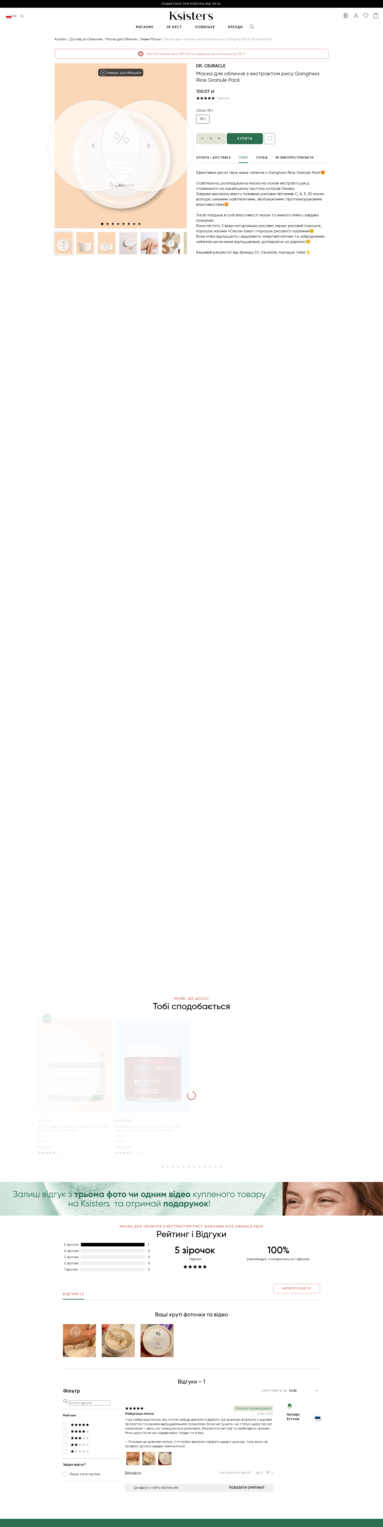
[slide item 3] (112, 223)
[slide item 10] (210, 1166)
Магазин (144, 27)
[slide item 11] (215, 1166)
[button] (63, 243)
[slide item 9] (204, 1166)
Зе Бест (174, 27)
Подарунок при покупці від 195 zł (191, 3)
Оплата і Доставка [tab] (213, 157)
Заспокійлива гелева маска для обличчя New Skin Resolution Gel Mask (73, 1128)
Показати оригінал (246, 1488)
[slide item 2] (107, 223)
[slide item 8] (139, 223)
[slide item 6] (128, 223)
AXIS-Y (43, 1121)
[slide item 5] (123, 223)
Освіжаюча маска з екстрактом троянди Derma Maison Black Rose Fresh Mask (147, 1128)
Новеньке (205, 27)
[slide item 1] (102, 223)
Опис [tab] (243, 157)
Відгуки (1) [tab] (73, 1294)
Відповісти (133, 1473)
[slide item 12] (220, 1166)
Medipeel (124, 1121)
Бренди (235, 27)
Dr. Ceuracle (210, 65)
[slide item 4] (118, 223)
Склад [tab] (262, 157)
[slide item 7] (134, 223)
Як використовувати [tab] (295, 157)
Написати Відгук (296, 1288)
